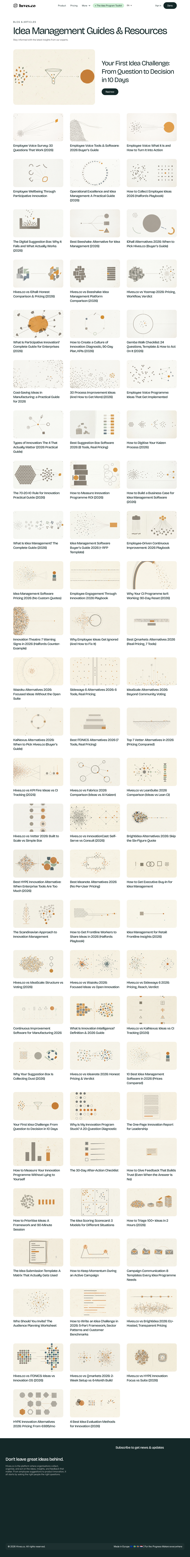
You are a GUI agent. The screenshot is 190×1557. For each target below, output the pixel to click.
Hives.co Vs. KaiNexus (17, 1532)
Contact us (52, 1495)
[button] (86, 5)
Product (62, 5)
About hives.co (54, 1492)
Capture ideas (13, 1492)
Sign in (158, 6)
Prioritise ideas (13, 1499)
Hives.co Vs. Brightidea (17, 1516)
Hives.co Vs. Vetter (56, 1528)
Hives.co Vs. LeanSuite (58, 1531)
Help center (53, 1499)
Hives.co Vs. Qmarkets (17, 1524)
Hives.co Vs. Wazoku (57, 1520)
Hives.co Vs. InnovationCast (61, 1524)
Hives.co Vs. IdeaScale (17, 1536)
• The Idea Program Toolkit (108, 5)
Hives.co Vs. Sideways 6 (59, 1516)
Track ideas (11, 1495)
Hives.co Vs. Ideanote (16, 1528)
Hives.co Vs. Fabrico (57, 1535)
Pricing (73, 5)
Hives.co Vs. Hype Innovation (20, 1520)
